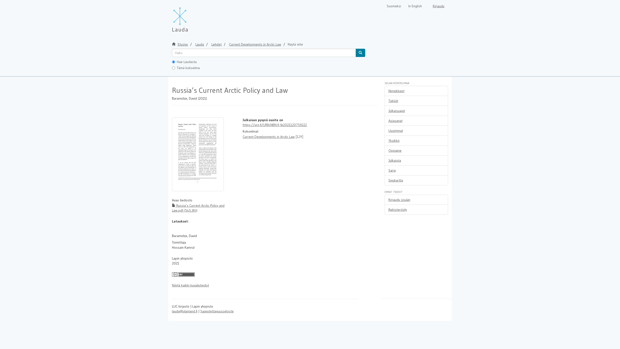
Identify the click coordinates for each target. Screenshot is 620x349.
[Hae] (360, 53)
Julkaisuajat (396, 111)
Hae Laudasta (187, 62)
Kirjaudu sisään (399, 200)
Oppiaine (395, 150)
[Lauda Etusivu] (190, 17)
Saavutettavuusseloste (217, 311)
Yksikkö (394, 140)
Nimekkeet (396, 91)
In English (415, 6)
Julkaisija (394, 160)
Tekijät (393, 101)
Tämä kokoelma (188, 68)
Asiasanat (395, 121)
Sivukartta (395, 180)
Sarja (392, 170)
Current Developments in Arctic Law (269, 137)
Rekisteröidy (397, 209)
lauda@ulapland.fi (184, 311)
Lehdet (216, 44)
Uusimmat (395, 130)
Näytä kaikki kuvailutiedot (190, 285)
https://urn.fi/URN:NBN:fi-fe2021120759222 (275, 125)
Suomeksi (394, 6)
